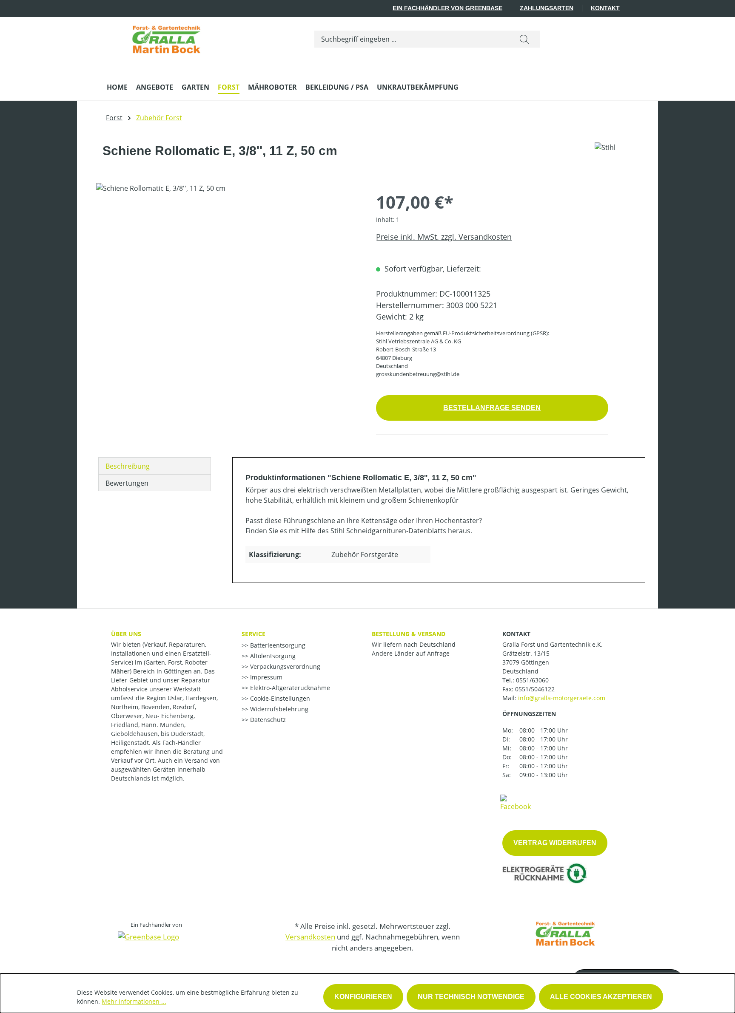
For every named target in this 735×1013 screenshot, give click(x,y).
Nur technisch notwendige (471, 996)
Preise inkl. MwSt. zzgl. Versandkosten (444, 237)
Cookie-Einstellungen (279, 698)
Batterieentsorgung (276, 645)
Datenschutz (267, 720)
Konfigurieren (363, 996)
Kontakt (605, 8)
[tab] (154, 465)
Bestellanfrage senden (492, 407)
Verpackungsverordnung (284, 666)
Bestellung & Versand (408, 634)
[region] (228, 274)
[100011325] (227, 274)
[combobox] (412, 39)
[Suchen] (524, 39)
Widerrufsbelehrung (278, 709)
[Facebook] (515, 802)
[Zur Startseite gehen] (166, 37)
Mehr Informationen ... (134, 1001)
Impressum (265, 677)
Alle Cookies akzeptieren (601, 996)
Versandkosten (310, 937)
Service (253, 634)
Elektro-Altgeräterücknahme (289, 688)
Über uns (126, 634)
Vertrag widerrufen (554, 842)
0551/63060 (532, 680)
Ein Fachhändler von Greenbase (447, 8)
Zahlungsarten (546, 8)
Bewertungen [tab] (126, 483)
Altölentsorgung (272, 656)
